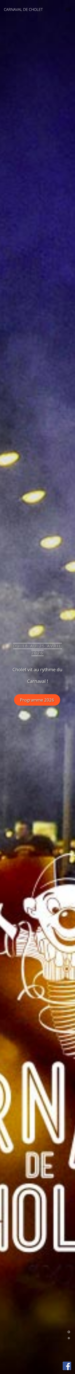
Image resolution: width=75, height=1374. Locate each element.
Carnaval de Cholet (23, 9)
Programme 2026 (37, 700)
